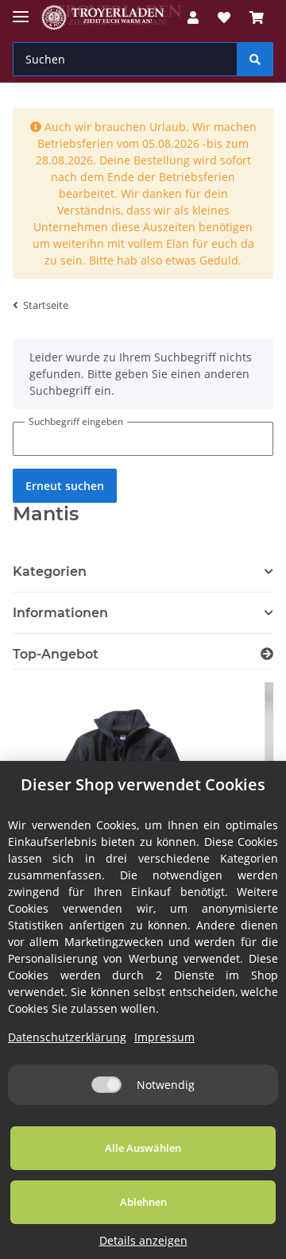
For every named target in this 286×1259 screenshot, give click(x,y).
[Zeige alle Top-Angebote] (267, 654)
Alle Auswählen (143, 1148)
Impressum (164, 1037)
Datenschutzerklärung (67, 1037)
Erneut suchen (64, 485)
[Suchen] (255, 59)
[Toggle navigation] (21, 10)
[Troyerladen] (111, 18)
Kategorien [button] (50, 571)
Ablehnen (143, 1202)
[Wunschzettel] (224, 17)
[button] (143, 612)
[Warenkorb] (256, 17)
